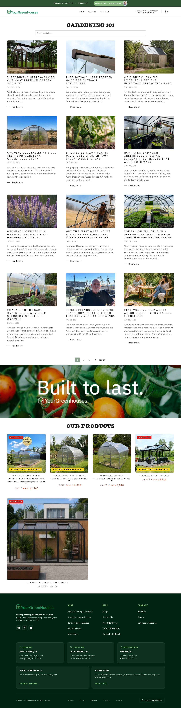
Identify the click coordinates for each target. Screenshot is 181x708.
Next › (102, 359)
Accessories (73, 634)
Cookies (119, 700)
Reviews (141, 617)
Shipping (106, 700)
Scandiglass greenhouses (79, 617)
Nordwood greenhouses (78, 623)
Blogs (105, 611)
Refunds (94, 700)
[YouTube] (30, 627)
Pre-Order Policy (110, 623)
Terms (82, 700)
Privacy (71, 700)
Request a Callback (111, 634)
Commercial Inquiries (147, 623)
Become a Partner (28, 684)
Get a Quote (101, 684)
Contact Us (108, 617)
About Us (142, 611)
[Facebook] (18, 627)
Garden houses (74, 628)
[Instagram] (24, 627)
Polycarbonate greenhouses (80, 611)
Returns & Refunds (111, 628)
